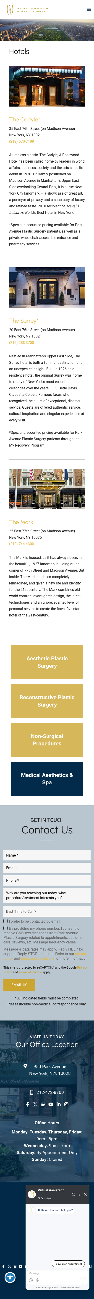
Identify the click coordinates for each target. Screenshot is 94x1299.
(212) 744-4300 (21, 544)
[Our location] (90, 1266)
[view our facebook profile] (27, 1104)
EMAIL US (19, 985)
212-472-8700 (50, 1092)
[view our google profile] (43, 1104)
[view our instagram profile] (66, 1104)
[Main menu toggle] (89, 9)
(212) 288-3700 (21, 342)
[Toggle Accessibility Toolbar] (10, 1277)
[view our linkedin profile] (58, 1104)
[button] (47, 662)
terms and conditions (38, 958)
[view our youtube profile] (50, 1104)
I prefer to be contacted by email (34, 921)
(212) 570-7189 (21, 141)
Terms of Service (30, 972)
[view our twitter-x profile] (35, 1104)
